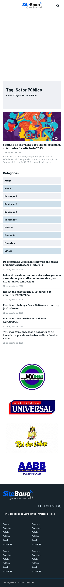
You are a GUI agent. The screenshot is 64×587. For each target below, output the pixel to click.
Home (9, 95)
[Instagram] (46, 506)
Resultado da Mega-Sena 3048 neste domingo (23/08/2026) (31, 306)
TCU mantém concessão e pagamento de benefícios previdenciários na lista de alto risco (30, 335)
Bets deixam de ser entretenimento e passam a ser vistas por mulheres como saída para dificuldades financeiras (32, 278)
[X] (52, 506)
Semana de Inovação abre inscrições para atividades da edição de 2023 (32, 146)
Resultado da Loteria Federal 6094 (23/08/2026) (25, 320)
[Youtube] (58, 506)
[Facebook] (40, 506)
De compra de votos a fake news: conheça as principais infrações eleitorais (30, 263)
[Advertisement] (32, 45)
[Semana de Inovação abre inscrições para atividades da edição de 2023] (32, 126)
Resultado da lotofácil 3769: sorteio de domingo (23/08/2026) (27, 293)
